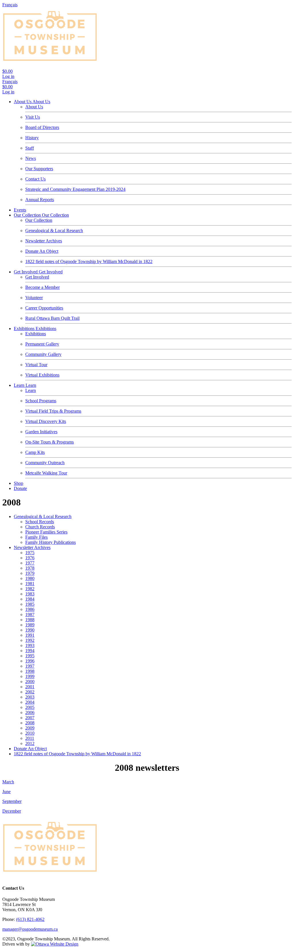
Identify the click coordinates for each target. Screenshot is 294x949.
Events (20, 209)
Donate (20, 488)
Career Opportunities (44, 307)
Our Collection (28, 215)
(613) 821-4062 (30, 919)
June (6, 791)
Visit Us (32, 117)
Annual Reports (39, 199)
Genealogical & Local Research (54, 230)
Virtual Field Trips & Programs (53, 411)
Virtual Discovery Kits (45, 421)
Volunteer (34, 297)
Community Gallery (43, 354)
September (12, 801)
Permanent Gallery (42, 344)
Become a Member (42, 287)
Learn (20, 385)
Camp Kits (35, 452)
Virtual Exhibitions (42, 374)
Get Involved (26, 271)
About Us (23, 101)
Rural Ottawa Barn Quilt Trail (52, 318)
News (30, 158)
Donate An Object (41, 251)
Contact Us (35, 179)
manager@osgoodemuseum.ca (30, 929)
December (11, 811)
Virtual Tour (36, 364)
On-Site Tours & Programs (49, 442)
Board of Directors (42, 127)
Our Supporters (39, 168)
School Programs (40, 400)
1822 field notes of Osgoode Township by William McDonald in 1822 (88, 261)
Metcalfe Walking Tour (46, 472)
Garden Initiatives (41, 431)
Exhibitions (25, 328)
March (8, 781)
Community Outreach (45, 462)
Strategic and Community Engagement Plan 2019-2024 (75, 189)
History (32, 137)
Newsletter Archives (43, 240)
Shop (18, 483)
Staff (29, 148)
